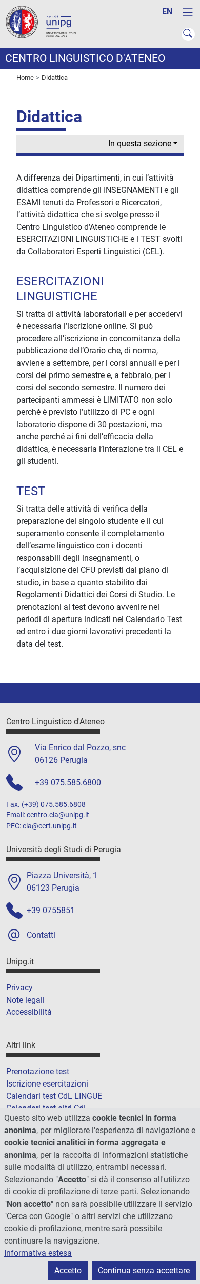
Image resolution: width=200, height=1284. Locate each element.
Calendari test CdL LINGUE (54, 1096)
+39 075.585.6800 (68, 782)
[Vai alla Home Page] (46, 23)
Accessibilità (29, 1012)
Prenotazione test (37, 1071)
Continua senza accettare (144, 1270)
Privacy (19, 987)
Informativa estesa (38, 1253)
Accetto (68, 1270)
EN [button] (167, 11)
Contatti (41, 935)
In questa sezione (139, 143)
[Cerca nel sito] (188, 34)
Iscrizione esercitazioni (47, 1084)
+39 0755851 (51, 910)
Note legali (25, 1000)
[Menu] (188, 12)
